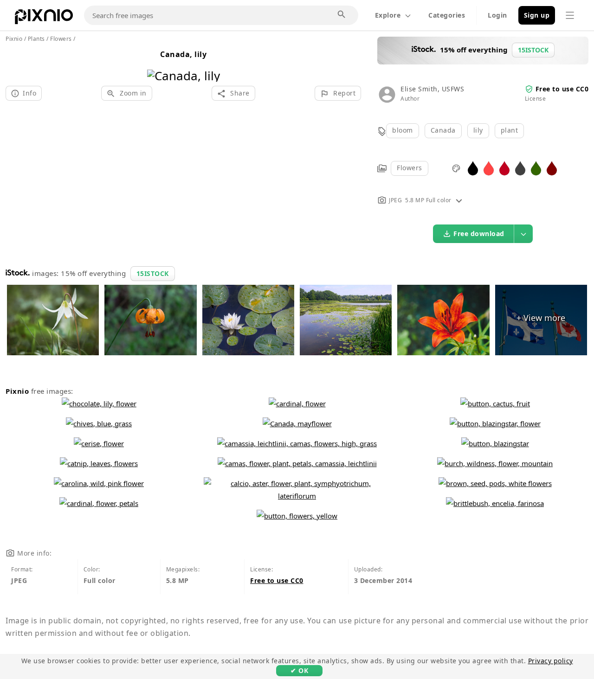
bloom (402, 130)
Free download (478, 233)
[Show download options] (523, 233)
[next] (209, 63)
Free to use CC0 (562, 88)
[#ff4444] (489, 167)
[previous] (157, 63)
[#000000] (473, 167)
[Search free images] (342, 15)
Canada (443, 130)
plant (509, 130)
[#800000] (552, 167)
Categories (446, 15)
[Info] (459, 200)
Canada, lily (183, 54)
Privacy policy (550, 660)
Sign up (537, 15)
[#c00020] (504, 167)
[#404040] (520, 167)
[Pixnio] (44, 18)
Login (497, 15)
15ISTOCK (152, 273)
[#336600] (536, 167)
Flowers (409, 167)
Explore (388, 15)
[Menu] (570, 15)
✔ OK (299, 670)
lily (478, 130)
